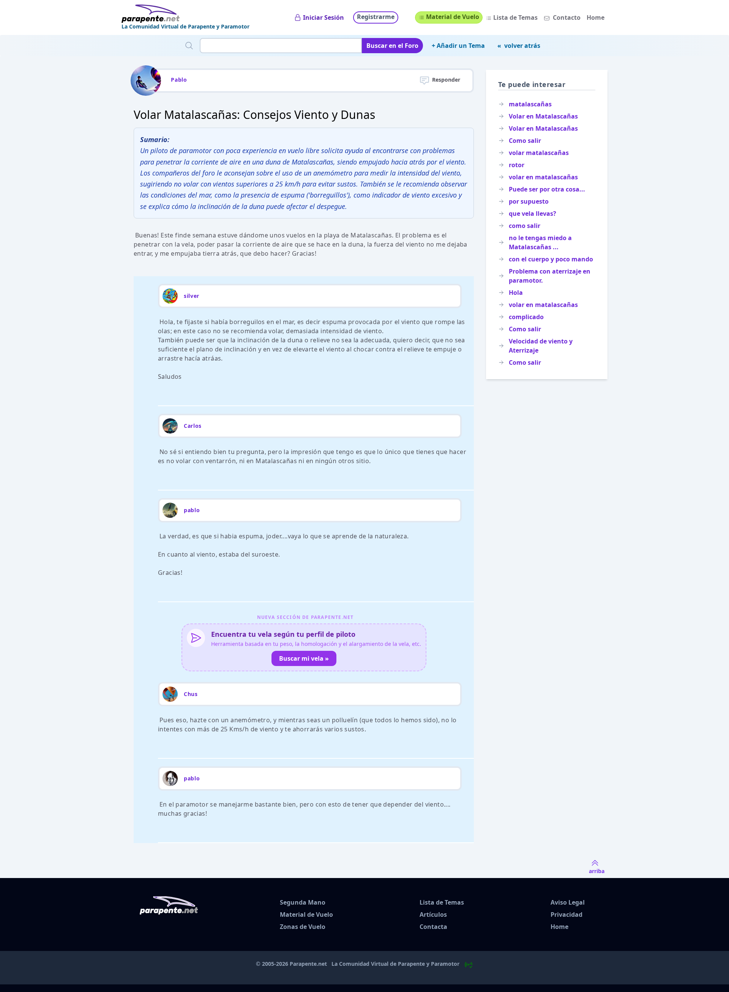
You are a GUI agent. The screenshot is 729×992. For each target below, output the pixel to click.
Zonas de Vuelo (302, 926)
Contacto (567, 17)
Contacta (433, 926)
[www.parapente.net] (185, 14)
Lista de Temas (515, 17)
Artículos (433, 914)
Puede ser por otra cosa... (547, 189)
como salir (524, 225)
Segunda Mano (302, 902)
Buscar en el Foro (392, 45)
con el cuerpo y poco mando (551, 259)
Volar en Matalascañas (543, 116)
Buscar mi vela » (304, 658)
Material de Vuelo (452, 17)
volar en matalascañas (543, 177)
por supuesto (529, 201)
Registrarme (375, 17)
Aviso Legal (568, 902)
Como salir (525, 140)
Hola (516, 292)
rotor (516, 165)
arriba (596, 871)
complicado (526, 317)
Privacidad (566, 914)
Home (595, 17)
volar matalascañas (539, 153)
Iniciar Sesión (323, 17)
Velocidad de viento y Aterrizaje (541, 345)
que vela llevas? (532, 213)
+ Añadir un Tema (458, 45)
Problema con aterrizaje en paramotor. (549, 276)
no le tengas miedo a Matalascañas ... (540, 242)
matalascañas (530, 104)
